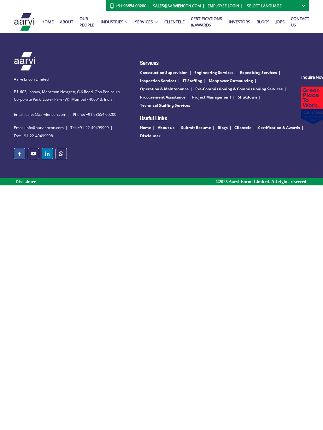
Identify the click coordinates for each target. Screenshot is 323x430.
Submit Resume (196, 127)
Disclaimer (150, 136)
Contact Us (300, 22)
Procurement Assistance (162, 97)
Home (47, 22)
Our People (86, 22)
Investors (239, 22)
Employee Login (223, 5)
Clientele (174, 22)
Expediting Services (258, 72)
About (66, 22)
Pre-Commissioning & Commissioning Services (239, 89)
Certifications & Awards (206, 22)
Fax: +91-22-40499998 (33, 136)
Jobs (280, 22)
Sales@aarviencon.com (177, 5)
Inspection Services (158, 80)
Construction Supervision (164, 72)
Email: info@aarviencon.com (39, 127)
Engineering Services (213, 72)
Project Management (211, 97)
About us (166, 127)
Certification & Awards (279, 127)
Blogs (262, 22)
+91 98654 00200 (131, 5)
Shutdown (247, 97)
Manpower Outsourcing (231, 80)
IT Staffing (192, 80)
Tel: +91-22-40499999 (89, 127)
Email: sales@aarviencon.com (40, 114)
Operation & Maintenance (164, 89)
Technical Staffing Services (165, 105)
